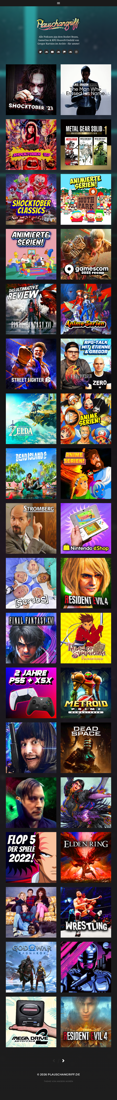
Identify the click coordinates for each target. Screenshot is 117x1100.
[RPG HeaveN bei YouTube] (52, 51)
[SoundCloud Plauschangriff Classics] (46, 51)
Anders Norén (65, 1081)
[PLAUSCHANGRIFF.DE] (58, 24)
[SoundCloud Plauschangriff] (70, 51)
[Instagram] (76, 51)
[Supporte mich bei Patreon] (64, 51)
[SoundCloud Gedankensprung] (58, 51)
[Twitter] (40, 51)
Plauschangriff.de (64, 1074)
